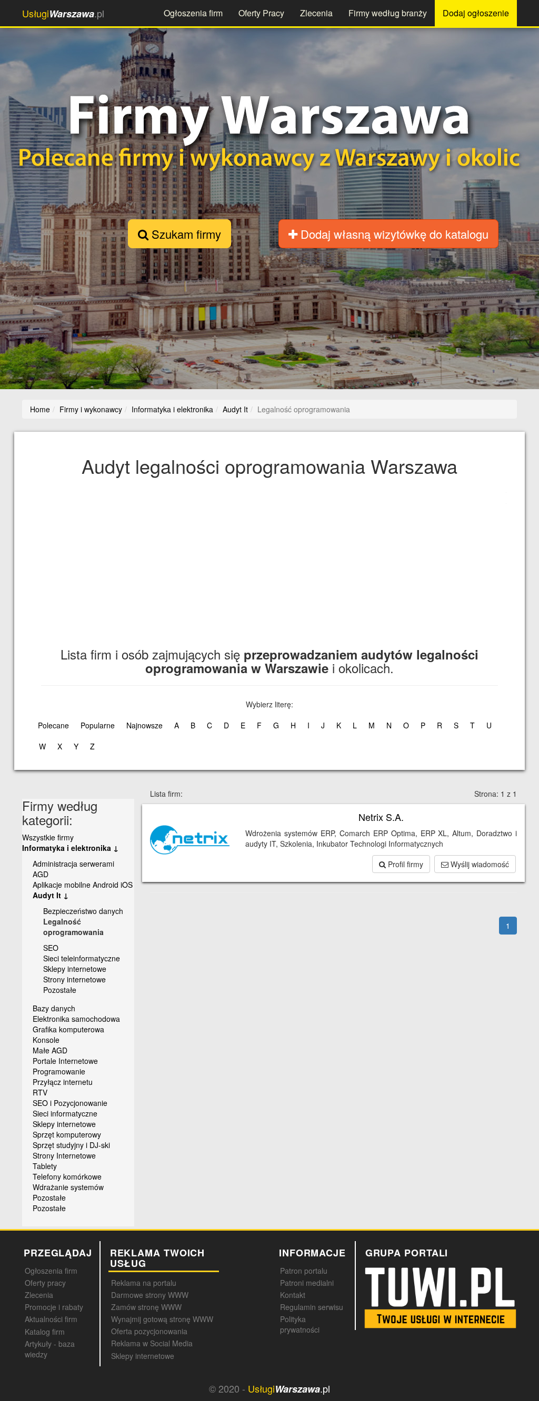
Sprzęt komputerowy (67, 1134)
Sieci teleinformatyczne (81, 958)
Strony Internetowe (64, 1155)
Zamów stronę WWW (146, 1307)
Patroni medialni (307, 1282)
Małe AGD (50, 1050)
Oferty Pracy (261, 13)
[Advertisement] (280, 568)
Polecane (53, 725)
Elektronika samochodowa (76, 1018)
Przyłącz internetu (63, 1082)
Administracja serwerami (73, 863)
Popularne (98, 725)
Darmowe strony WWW (149, 1295)
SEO (50, 947)
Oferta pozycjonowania (149, 1331)
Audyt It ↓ (50, 895)
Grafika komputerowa (68, 1029)
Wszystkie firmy (48, 837)
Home (40, 409)
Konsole (46, 1039)
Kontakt (292, 1295)
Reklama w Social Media (152, 1343)
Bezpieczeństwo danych (83, 911)
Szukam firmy (184, 234)
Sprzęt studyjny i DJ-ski (71, 1145)
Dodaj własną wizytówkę (392, 234)
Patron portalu (303, 1270)
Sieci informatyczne (65, 1113)
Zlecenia (316, 13)
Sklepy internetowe (74, 968)
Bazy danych (54, 1008)
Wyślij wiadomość (478, 864)
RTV (40, 1092)
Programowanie (59, 1071)
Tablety (45, 1166)
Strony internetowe (74, 979)
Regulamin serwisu (311, 1307)
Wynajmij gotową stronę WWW (162, 1319)
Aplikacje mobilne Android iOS (83, 884)
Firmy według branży (387, 13)
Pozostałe (59, 989)
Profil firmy (404, 864)
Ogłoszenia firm (193, 13)
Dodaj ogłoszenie (476, 13)
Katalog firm (45, 1331)
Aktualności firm (51, 1319)
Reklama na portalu (143, 1282)
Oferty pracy (45, 1282)
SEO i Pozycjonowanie (70, 1103)
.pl (63, 13)
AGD (40, 874)
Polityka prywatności (300, 1324)
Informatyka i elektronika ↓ (70, 847)
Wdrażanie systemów (68, 1187)
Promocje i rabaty (54, 1307)
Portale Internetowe (65, 1060)
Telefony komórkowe (67, 1176)
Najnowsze (144, 725)
